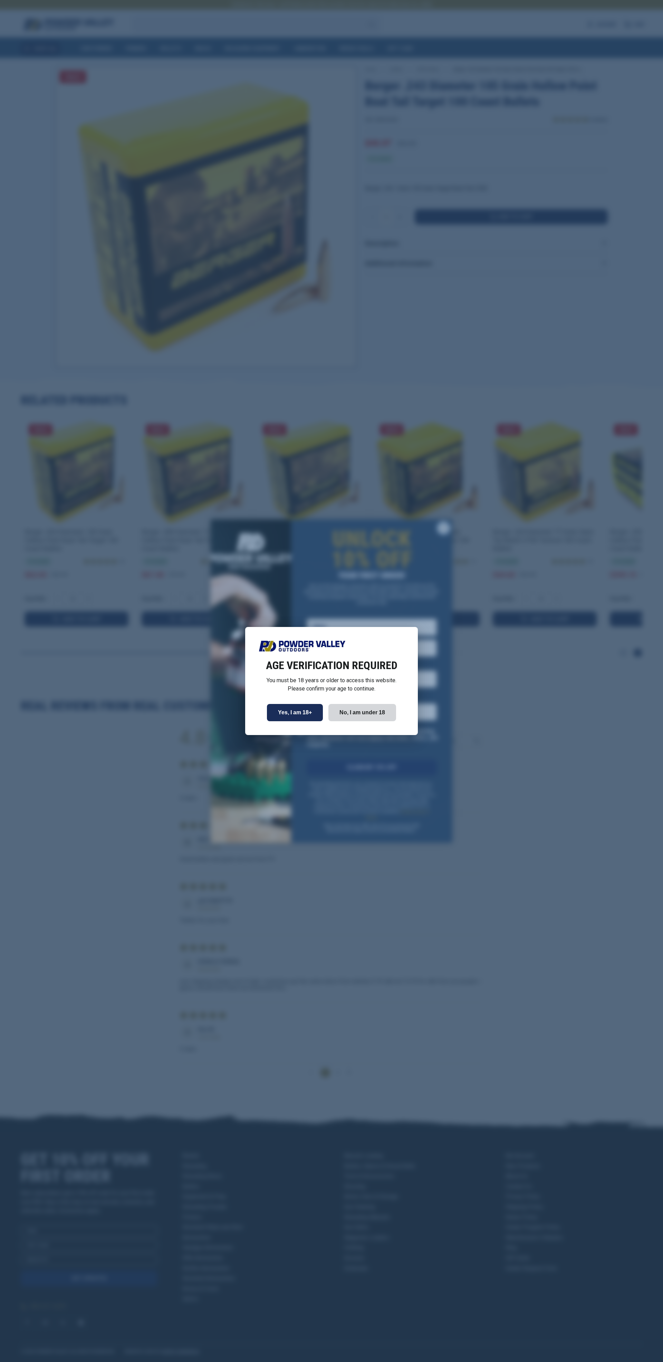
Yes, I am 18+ (295, 712)
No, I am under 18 (362, 712)
